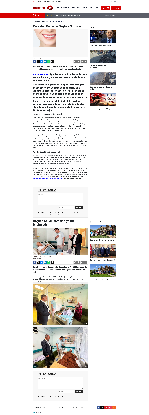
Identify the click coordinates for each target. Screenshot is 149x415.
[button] (78, 61)
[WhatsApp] (48, 61)
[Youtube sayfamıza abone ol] (106, 407)
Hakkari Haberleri (62, 8)
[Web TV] (111, 1)
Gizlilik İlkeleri (76, 407)
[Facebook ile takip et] (98, 407)
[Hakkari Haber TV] (43, 7)
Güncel (73, 8)
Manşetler (39, 1)
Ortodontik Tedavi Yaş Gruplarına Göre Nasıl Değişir (66, 15)
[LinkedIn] (45, 61)
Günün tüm (110, 15)
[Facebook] (34, 61)
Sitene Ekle (58, 1)
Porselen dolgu (40, 74)
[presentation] (39, 15)
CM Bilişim (38, 412)
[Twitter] (38, 61)
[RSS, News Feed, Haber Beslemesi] (114, 407)
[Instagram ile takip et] (110, 407)
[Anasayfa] (34, 1)
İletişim (69, 407)
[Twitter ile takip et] (102, 407)
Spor (90, 8)
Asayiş (96, 8)
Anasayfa (37, 21)
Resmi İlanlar (82, 8)
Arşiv (53, 1)
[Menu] (103, 7)
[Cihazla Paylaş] (52, 61)
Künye (63, 407)
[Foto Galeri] (115, 1)
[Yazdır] (75, 61)
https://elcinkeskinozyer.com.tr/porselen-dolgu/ (48, 179)
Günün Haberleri (46, 1)
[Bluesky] (41, 61)
